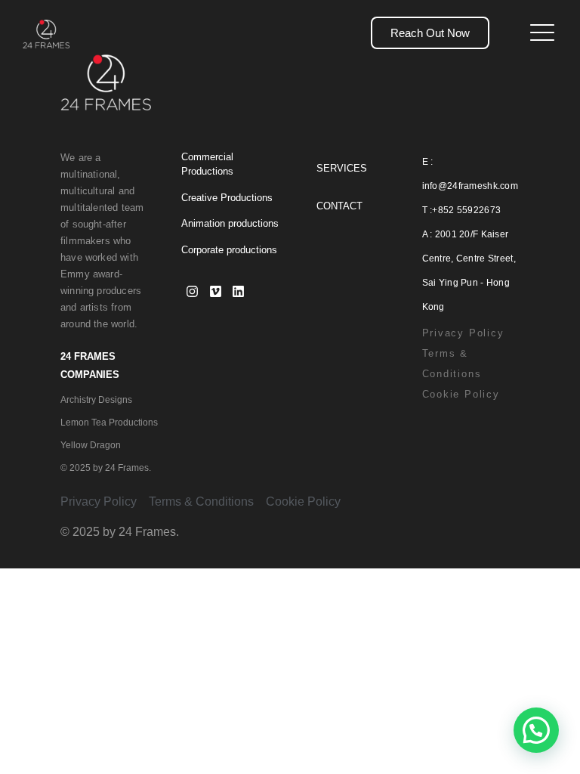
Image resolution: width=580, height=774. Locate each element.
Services (341, 168)
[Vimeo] (215, 291)
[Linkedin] (239, 291)
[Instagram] (193, 291)
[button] (536, 730)
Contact (339, 206)
